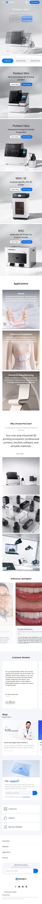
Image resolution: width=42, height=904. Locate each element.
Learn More (15, 18)
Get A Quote (27, 18)
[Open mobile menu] (3, 2)
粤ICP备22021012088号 (17, 899)
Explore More (6, 717)
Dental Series (21, 61)
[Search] (22, 2)
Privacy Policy (26, 797)
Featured (7, 61)
